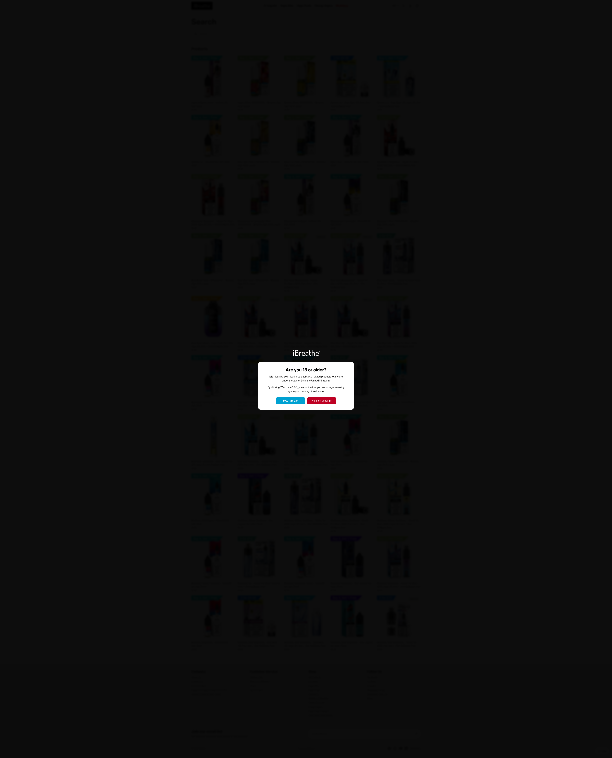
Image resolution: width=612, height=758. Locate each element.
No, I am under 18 (322, 400)
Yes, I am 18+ (290, 400)
